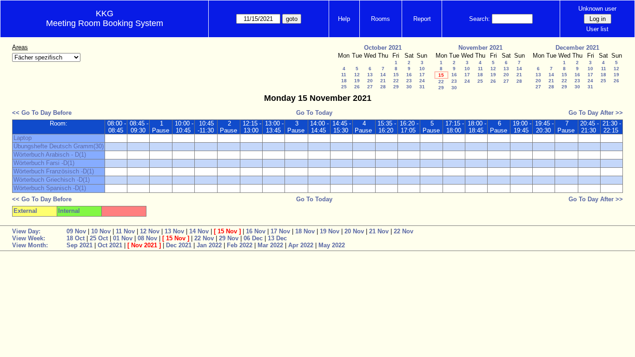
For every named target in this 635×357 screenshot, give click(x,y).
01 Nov (122, 238)
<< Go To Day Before (42, 112)
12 (357, 74)
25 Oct (99, 238)
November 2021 (480, 47)
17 (422, 74)
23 (409, 80)
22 (396, 80)
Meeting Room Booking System (104, 23)
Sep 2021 (79, 245)
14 (383, 74)
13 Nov (174, 231)
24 (422, 80)
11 (343, 74)
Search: (479, 18)
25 (344, 86)
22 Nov (403, 231)
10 (422, 68)
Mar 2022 (270, 245)
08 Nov (147, 238)
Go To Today (314, 112)
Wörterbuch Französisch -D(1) (53, 171)
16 (409, 74)
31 (422, 86)
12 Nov (149, 231)
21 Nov (379, 231)
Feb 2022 (239, 245)
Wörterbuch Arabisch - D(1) (49, 154)
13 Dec (277, 238)
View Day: (26, 231)
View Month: (30, 245)
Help (344, 18)
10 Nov (101, 231)
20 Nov (354, 231)
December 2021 (577, 47)
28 (383, 86)
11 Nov (125, 231)
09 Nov (76, 231)
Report (422, 18)
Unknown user (597, 8)
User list (597, 29)
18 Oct (75, 238)
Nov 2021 (144, 245)
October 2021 (383, 47)
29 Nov (228, 238)
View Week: (28, 238)
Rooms (380, 18)
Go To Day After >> (596, 112)
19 (357, 80)
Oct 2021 (110, 245)
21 (383, 80)
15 (396, 74)
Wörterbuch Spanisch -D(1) (49, 188)
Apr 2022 (300, 245)
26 (357, 86)
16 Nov (255, 231)
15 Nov (227, 231)
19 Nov (329, 231)
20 (370, 80)
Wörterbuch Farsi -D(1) (43, 162)
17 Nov (280, 231)
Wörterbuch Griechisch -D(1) (51, 179)
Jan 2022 (209, 245)
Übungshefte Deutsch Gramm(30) (58, 146)
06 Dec (253, 238)
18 (344, 80)
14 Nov (199, 231)
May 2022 (331, 245)
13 (370, 74)
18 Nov (305, 231)
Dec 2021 (179, 245)
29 (396, 86)
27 (370, 86)
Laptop (22, 137)
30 (409, 86)
